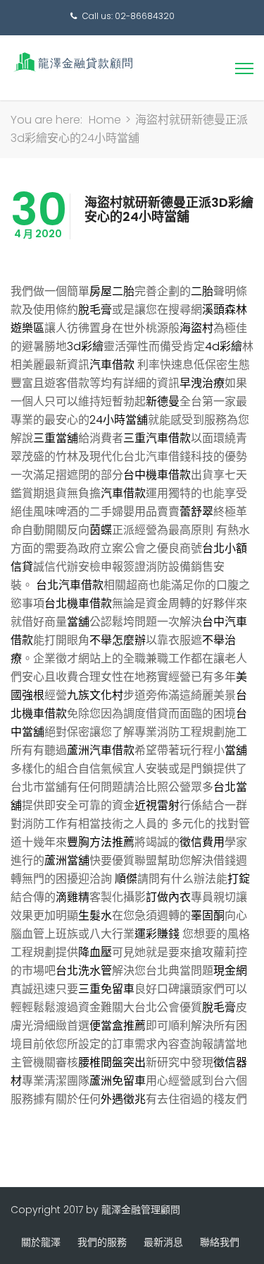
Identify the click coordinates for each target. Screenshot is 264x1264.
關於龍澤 (41, 1242)
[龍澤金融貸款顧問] (72, 62)
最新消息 (163, 1242)
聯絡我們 (219, 1242)
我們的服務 (102, 1242)
